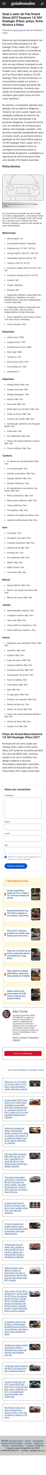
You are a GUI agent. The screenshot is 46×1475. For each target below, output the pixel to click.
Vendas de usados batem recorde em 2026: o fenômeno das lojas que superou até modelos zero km (16, 1350)
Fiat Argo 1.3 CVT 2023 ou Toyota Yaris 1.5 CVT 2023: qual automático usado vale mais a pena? (15, 1085)
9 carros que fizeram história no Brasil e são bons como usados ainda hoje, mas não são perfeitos (16, 1208)
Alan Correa (18, 30)
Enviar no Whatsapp (23, 1053)
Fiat (28, 30)
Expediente (38, 1440)
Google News (17, 1445)
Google (5, 1445)
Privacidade (33, 1070)
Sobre (15, 1070)
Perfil (15, 1037)
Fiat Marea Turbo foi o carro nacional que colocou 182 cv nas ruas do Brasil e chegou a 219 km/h (15, 1412)
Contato (23, 1037)
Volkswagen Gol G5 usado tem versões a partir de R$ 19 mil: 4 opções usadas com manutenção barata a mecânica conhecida (14, 1250)
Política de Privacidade (11, 1443)
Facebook (38, 1443)
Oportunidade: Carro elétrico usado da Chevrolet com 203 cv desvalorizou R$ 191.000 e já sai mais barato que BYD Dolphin (15, 1274)
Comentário (9, 795)
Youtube (29, 1445)
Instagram (33, 1037)
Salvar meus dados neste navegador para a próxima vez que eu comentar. (24, 858)
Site (6, 845)
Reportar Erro (23, 1070)
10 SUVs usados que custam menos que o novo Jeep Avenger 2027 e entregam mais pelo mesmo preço (16, 1229)
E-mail (7, 833)
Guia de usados (16, 1440)
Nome (7, 822)
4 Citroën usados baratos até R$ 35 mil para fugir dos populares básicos (16, 1368)
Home (10, 1070)
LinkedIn (16, 1040)
